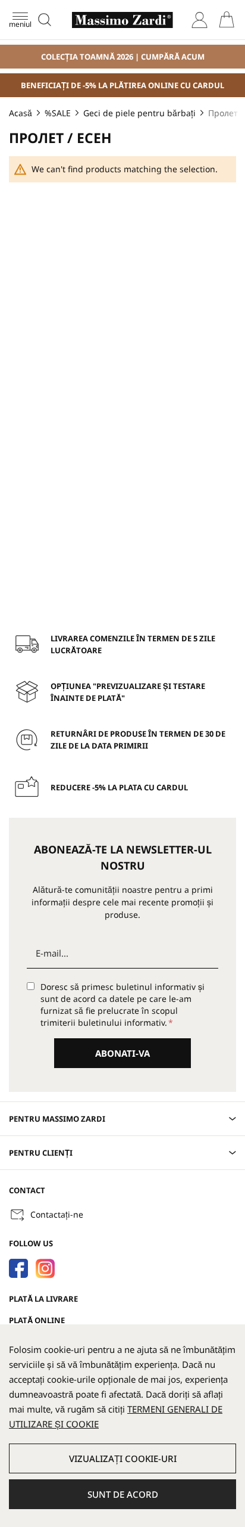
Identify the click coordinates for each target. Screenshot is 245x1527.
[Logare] (199, 20)
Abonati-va (122, 1053)
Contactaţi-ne (56, 1214)
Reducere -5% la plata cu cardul (119, 787)
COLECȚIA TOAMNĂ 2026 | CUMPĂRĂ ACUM (123, 56)
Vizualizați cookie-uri (123, 1458)
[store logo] (122, 20)
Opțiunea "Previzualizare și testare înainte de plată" (128, 692)
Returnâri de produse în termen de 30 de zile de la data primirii (138, 739)
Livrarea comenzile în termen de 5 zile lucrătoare (133, 644)
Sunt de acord (122, 1494)
